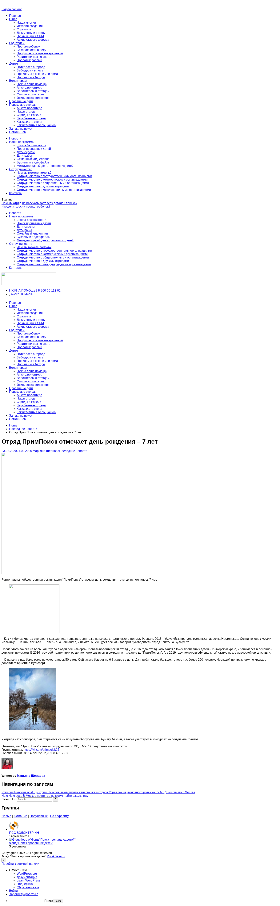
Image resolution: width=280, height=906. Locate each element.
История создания (30, 26)
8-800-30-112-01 (49, 290)
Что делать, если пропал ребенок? (26, 206)
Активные (20, 816)
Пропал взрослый (29, 60)
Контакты (15, 193)
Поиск (48, 900)
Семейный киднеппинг (33, 159)
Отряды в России (29, 115)
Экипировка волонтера (33, 97)
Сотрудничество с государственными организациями (54, 176)
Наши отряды (26, 111)
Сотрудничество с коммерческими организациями (52, 179)
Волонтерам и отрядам (33, 91)
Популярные (39, 816)
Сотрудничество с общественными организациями (53, 183)
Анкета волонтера (29, 87)
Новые (6, 816)
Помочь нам (17, 132)
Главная (15, 15)
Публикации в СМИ (30, 36)
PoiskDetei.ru (56, 856)
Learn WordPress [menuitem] (28, 880)
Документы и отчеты (31, 32)
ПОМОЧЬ (26, 294)
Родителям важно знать (33, 56)
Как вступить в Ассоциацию (36, 125)
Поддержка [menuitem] (25, 883)
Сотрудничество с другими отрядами (43, 186)
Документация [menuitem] (27, 877)
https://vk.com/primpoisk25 (41, 749)
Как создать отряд (29, 121)
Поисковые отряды (22, 104)
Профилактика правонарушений (40, 53)
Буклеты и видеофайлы (33, 162)
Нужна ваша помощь (31, 84)
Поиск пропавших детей (34, 148)
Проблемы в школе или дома (37, 73)
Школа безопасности (31, 145)
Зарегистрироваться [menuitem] (23, 894)
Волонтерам (18, 80)
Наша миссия (26, 22)
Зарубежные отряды (31, 118)
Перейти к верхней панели (20, 863)
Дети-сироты (26, 152)
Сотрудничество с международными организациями (54, 189)
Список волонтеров (31, 94)
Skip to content (12, 9)
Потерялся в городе (31, 67)
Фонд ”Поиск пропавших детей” (31, 843)
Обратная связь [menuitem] (28, 887)
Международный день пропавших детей (45, 165)
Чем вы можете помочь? (34, 172)
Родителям (17, 43)
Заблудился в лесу (30, 70)
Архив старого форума (33, 39)
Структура (24, 29)
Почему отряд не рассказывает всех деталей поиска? (39, 203)
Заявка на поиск (20, 128)
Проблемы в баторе (31, 77)
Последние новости (73, 451)
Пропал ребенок (28, 46)
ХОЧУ (15, 294)
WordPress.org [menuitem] (27, 873)
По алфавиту (59, 816)
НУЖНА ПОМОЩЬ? (23, 290)
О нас (13, 19)
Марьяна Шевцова (46, 451)
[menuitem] (143, 870)
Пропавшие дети (21, 101)
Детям (13, 63)
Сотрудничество (20, 169)
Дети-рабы (24, 155)
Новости (15, 138)
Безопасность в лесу (31, 50)
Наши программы (21, 141)
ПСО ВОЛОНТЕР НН (24, 832)
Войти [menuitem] (13, 890)
